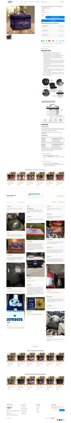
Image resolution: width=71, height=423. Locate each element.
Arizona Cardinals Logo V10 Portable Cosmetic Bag (30, 183)
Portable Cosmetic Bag (38, 170)
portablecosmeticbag (58, 43)
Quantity (42, 14)
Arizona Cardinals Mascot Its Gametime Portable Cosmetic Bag (50, 183)
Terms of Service (24, 408)
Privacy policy (23, 406)
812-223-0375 (9, 413)
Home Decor (31, 1)
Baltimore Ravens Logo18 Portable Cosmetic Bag (30, 363)
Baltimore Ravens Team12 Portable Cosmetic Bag (40, 363)
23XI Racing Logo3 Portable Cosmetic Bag (59, 183)
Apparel (25, 1)
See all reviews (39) (9, 196)
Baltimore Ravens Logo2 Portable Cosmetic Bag (59, 363)
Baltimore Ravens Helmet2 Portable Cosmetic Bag (20, 363)
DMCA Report (48, 418)
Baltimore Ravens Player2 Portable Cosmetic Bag (11, 363)
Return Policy (23, 412)
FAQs (37, 408)
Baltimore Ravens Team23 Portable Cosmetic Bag (49, 363)
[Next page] (65, 179)
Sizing (37, 410)
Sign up (62, 410)
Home (22, 1)
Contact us (38, 406)
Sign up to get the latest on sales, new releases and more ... (57, 407)
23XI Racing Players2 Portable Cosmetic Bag (40, 183)
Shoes (37, 1)
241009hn (47, 43)
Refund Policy (23, 413)
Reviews (38, 412)
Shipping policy (24, 410)
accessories (52, 43)
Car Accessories (44, 1)
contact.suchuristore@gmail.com (12, 414)
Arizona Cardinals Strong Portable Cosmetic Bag (20, 183)
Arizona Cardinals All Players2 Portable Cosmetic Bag (11, 183)
